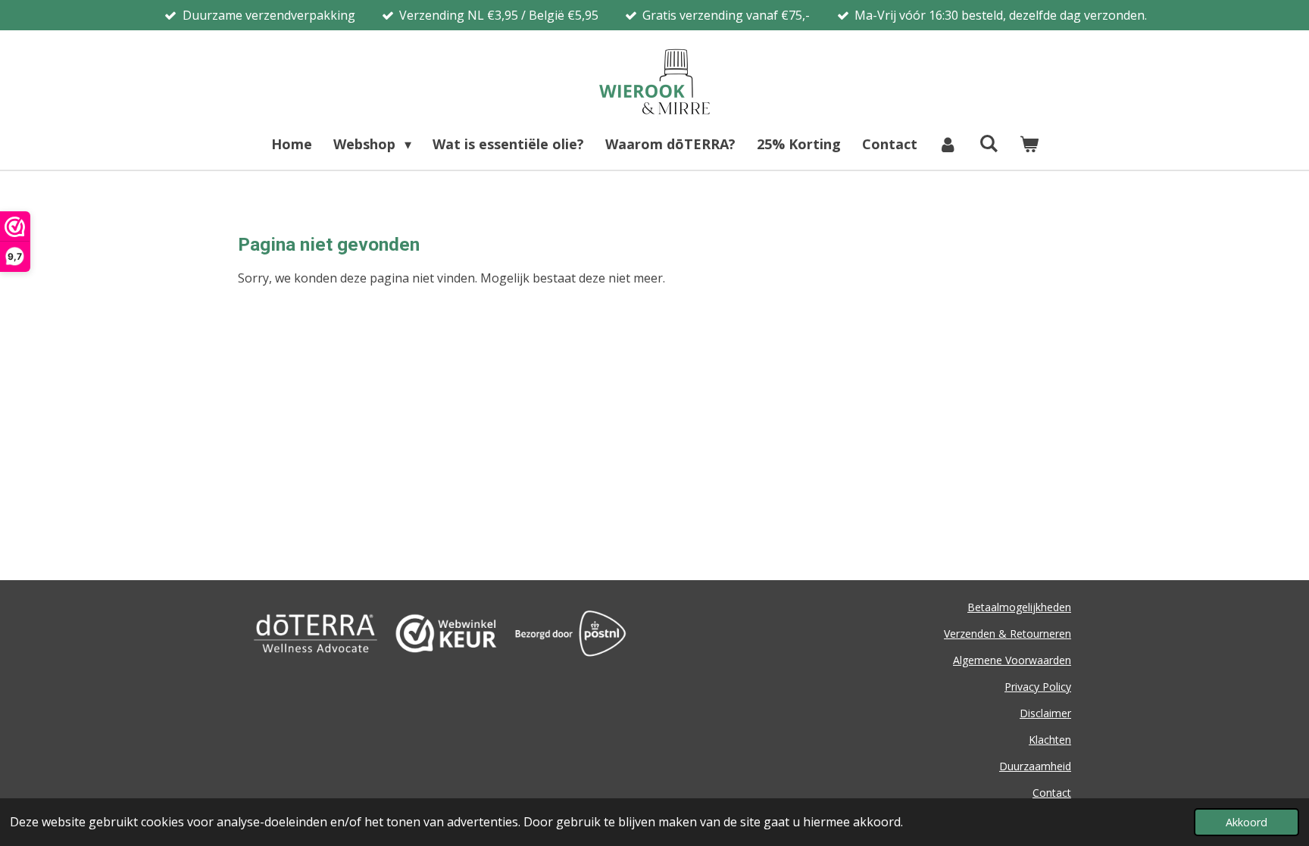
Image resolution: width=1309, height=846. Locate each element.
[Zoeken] (988, 143)
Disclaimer (1045, 713)
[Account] (948, 144)
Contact (1052, 792)
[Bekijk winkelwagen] (1028, 144)
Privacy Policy (1037, 686)
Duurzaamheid (1035, 766)
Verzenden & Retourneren (1007, 633)
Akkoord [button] (1246, 822)
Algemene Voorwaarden (1012, 660)
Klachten (1050, 739)
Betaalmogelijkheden (1019, 607)
